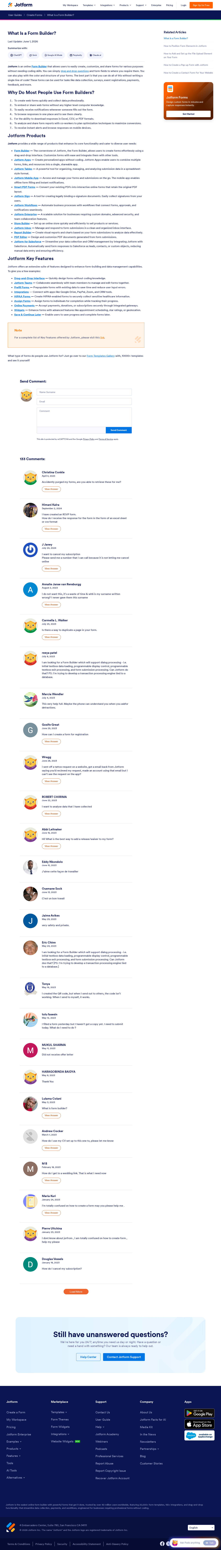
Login (184, 5)
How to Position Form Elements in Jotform (185, 45)
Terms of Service (106, 439)
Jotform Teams (23, 282)
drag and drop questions (75, 71)
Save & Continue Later (27, 314)
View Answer (51, 489)
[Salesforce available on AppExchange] (199, 1435)
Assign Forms (22, 301)
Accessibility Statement (87, 1544)
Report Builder (22, 232)
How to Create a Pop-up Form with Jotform (186, 65)
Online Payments (24, 305)
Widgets (19, 310)
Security (62, 1544)
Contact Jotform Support (124, 1357)
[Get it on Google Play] (199, 1413)
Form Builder (39, 66)
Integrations (21, 291)
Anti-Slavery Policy (117, 1544)
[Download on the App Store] (199, 1424)
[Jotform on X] (168, 1543)
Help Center (88, 1357)
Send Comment (119, 430)
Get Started (188, 113)
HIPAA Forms (22, 296)
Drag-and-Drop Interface (29, 278)
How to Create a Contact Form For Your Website (188, 72)
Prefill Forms (21, 287)
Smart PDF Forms (24, 187)
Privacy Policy (89, 439)
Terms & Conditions (18, 1544)
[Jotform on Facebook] (162, 1543)
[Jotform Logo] (20, 5)
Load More (76, 1291)
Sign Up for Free (201, 5)
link (102, 337)
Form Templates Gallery (101, 355)
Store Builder (22, 223)
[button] (174, 1542)
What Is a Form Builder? (176, 38)
